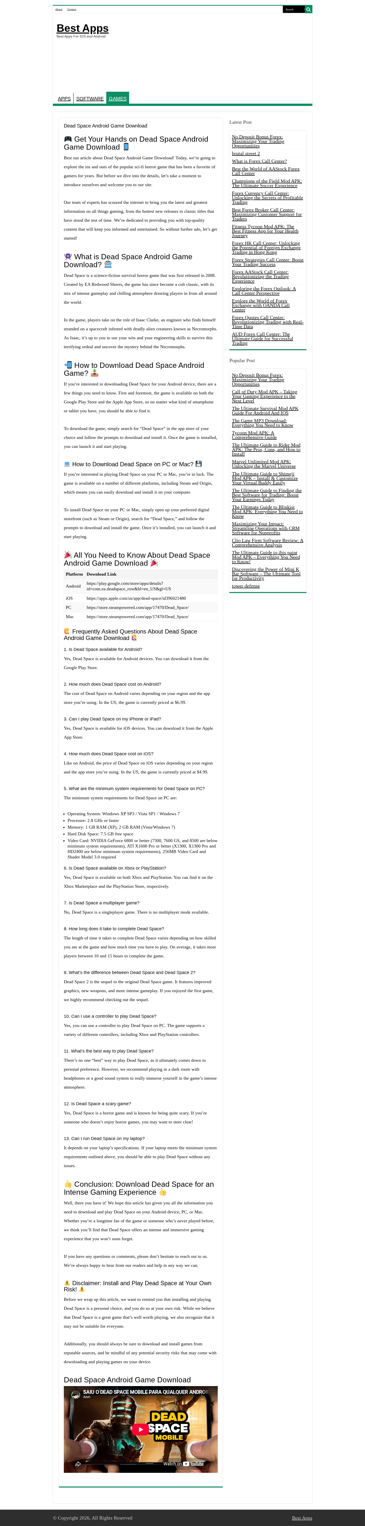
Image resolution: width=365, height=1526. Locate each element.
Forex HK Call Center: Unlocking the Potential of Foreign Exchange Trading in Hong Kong (266, 247)
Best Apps (83, 28)
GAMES (118, 98)
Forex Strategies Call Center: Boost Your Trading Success (268, 262)
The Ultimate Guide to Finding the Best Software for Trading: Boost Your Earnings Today (267, 495)
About (58, 9)
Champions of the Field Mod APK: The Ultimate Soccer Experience (267, 183)
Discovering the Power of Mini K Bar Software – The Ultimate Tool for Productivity (266, 573)
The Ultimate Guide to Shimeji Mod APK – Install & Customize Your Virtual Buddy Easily (265, 478)
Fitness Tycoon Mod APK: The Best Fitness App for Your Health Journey (265, 231)
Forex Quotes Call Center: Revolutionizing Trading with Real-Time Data (268, 322)
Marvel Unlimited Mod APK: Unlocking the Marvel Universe (264, 464)
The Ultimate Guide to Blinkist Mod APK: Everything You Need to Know (267, 511)
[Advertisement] (218, 53)
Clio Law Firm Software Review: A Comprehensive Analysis (267, 543)
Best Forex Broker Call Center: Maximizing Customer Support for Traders (267, 214)
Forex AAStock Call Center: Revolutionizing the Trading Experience (260, 276)
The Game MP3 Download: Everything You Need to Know (262, 423)
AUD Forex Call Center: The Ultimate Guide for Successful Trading (262, 338)
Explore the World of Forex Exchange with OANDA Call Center (261, 305)
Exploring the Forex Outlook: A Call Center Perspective (264, 291)
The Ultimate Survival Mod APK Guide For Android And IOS (265, 411)
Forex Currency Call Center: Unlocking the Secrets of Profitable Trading (267, 197)
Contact (71, 9)
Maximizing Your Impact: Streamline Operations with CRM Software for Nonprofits (266, 528)
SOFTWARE (90, 98)
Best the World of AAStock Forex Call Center (266, 171)
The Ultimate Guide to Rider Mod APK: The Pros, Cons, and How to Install (266, 449)
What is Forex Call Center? (259, 161)
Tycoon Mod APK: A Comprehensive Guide (254, 435)
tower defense (246, 586)
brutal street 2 (246, 153)
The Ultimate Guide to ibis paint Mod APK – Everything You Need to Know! (266, 557)
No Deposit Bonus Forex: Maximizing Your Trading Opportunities (258, 141)
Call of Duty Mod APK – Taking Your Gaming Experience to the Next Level (264, 396)
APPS (64, 98)
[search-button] (308, 9)
